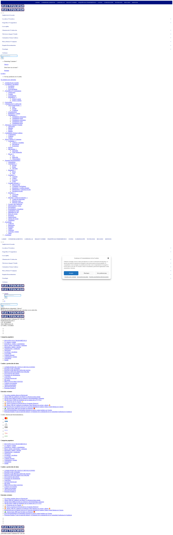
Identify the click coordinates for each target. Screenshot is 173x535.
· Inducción (15, 157)
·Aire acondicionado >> (15, 105)
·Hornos (10, 147)
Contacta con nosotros (10, 383)
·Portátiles (11, 227)
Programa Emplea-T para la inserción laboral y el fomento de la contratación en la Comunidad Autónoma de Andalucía (38, 411)
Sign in (6, 64)
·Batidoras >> (12, 170)
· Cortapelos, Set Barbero (19, 186)
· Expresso (15, 180)
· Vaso (13, 173)
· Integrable (15, 151)
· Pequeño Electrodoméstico (9, 45)
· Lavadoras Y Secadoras (8, 19)
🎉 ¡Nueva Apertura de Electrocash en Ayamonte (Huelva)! (21, 403)
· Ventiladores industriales (19, 117)
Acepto (71, 273)
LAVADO (37, 2)
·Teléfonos (11, 230)
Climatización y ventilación (12, 348)
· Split (13, 107)
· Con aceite (15, 194)
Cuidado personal (9, 355)
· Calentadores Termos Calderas (10, 37)
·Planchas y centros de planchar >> (18, 197)
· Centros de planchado (18, 199)
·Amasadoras (11, 162)
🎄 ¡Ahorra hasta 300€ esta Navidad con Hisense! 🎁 (19, 408)
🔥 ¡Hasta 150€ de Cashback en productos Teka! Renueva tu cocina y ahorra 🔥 (27, 405)
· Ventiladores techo (17, 123)
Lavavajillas (7, 353)
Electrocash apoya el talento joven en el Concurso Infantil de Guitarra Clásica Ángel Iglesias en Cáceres (33, 406)
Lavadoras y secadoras (10, 352)
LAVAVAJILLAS (61, 2)
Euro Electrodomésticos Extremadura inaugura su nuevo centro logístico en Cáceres (28, 410)
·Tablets (10, 228)
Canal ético (7, 376)
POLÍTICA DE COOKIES (70, 277)
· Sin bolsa (15, 168)
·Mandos (10, 128)
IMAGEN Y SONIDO (71, 2)
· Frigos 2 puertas (16, 100)
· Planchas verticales (17, 202)
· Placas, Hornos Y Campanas (9, 41)
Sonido (6, 360)
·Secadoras (11, 87)
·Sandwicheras (12, 217)
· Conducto (15, 110)
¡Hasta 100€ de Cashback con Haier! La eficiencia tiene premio (22, 397)
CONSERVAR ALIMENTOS (48, 2)
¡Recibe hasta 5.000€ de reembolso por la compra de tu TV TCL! (23, 400)
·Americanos (11, 92)
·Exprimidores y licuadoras (15, 209)
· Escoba (14, 165)
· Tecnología (5, 49)
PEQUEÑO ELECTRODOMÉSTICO (87, 2)
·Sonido (10, 129)
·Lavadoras (11, 86)
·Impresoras (11, 225)
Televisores (7, 350)
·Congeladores (12, 95)
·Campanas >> (12, 141)
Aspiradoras (7, 358)
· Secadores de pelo (17, 191)
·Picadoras (11, 215)
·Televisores (11, 126)
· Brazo (14, 172)
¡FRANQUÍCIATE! (10, 386)
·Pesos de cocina (12, 214)
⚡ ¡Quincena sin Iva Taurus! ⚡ (13, 401)
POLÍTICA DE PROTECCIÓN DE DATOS (98, 277)
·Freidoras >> (12, 193)
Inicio (2, 308)
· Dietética (14, 196)
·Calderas (10, 136)
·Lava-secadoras (12, 89)
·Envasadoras (12, 207)
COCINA (100, 2)
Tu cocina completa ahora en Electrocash (16, 395)
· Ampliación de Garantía (8, 15)
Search (6, 293)
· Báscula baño (16, 184)
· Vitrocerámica (16, 159)
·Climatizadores (12, 112)
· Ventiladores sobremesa (19, 120)
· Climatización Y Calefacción (9, 30)
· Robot (14, 167)
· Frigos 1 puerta (16, 99)
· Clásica (14, 178)
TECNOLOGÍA (118, 2)
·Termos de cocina (13, 218)
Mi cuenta (7, 380)
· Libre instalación (17, 152)
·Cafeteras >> (12, 175)
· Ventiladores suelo (17, 121)
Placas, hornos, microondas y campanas (15, 345)
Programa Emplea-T (10, 388)
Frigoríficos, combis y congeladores (14, 344)
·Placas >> (11, 154)
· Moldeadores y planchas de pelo (21, 189)
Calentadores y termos (10, 357)
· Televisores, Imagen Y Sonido (9, 34)
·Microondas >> (12, 149)
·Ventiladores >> (12, 115)
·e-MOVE (11, 223)
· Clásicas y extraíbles (18, 142)
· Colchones (5, 53)
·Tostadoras (11, 220)
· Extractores (15, 146)
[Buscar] (2, 58)
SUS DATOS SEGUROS (82, 277)
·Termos (10, 138)
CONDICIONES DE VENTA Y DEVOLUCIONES (19, 367)
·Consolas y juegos (13, 231)
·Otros (10, 233)
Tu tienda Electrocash (10, 378)
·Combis (10, 94)
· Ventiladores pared (17, 118)
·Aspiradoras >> (12, 163)
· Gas (13, 155)
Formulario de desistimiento (12, 375)
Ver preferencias (102, 273)
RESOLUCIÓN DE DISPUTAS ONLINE (16, 372)
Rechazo (86, 273)
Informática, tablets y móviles (12, 347)
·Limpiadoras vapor (13, 210)
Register (6, 70)
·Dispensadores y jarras (14, 206)
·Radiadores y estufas (14, 113)
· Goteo (14, 181)
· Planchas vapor (16, 201)
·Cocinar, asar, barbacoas (15, 204)
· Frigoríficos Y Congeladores (9, 22)
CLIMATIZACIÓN (108, 2)
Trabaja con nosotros (10, 385)
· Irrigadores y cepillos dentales (20, 188)
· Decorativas (15, 144)
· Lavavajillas (5, 26)
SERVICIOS (135, 2)
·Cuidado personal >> (14, 183)
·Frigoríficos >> (12, 97)
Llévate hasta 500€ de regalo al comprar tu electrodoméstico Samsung (24, 398)
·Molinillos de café (13, 212)
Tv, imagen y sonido (10, 342)
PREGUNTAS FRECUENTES (13, 381)
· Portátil (14, 108)
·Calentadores (12, 134)
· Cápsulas (14, 176)
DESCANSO (127, 2)
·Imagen (10, 131)
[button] (108, 258)
